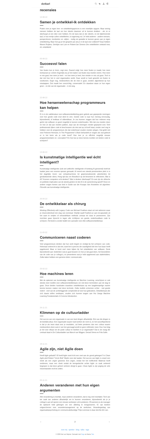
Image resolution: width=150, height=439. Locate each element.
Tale (92, 434)
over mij (64, 430)
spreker (71, 430)
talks (82, 430)
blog (77, 430)
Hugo (82, 434)
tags (87, 430)
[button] (96, 4)
